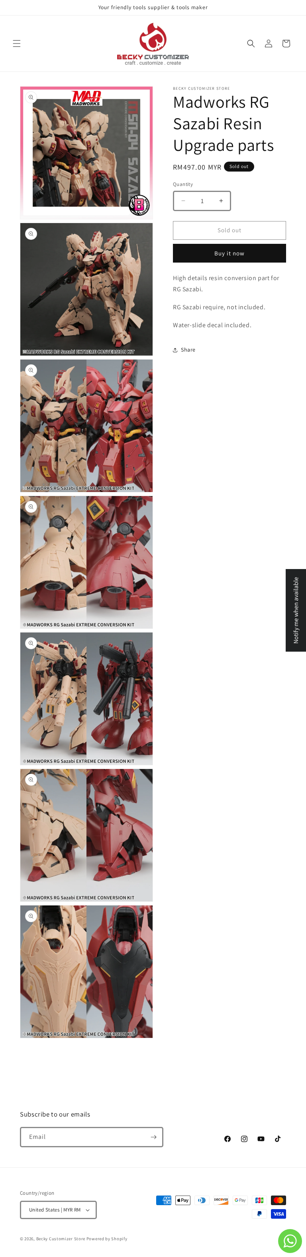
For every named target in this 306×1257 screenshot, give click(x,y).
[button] (17, 43)
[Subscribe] (153, 1137)
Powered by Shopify (107, 1238)
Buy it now (229, 253)
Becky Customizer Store (60, 1238)
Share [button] (188, 349)
